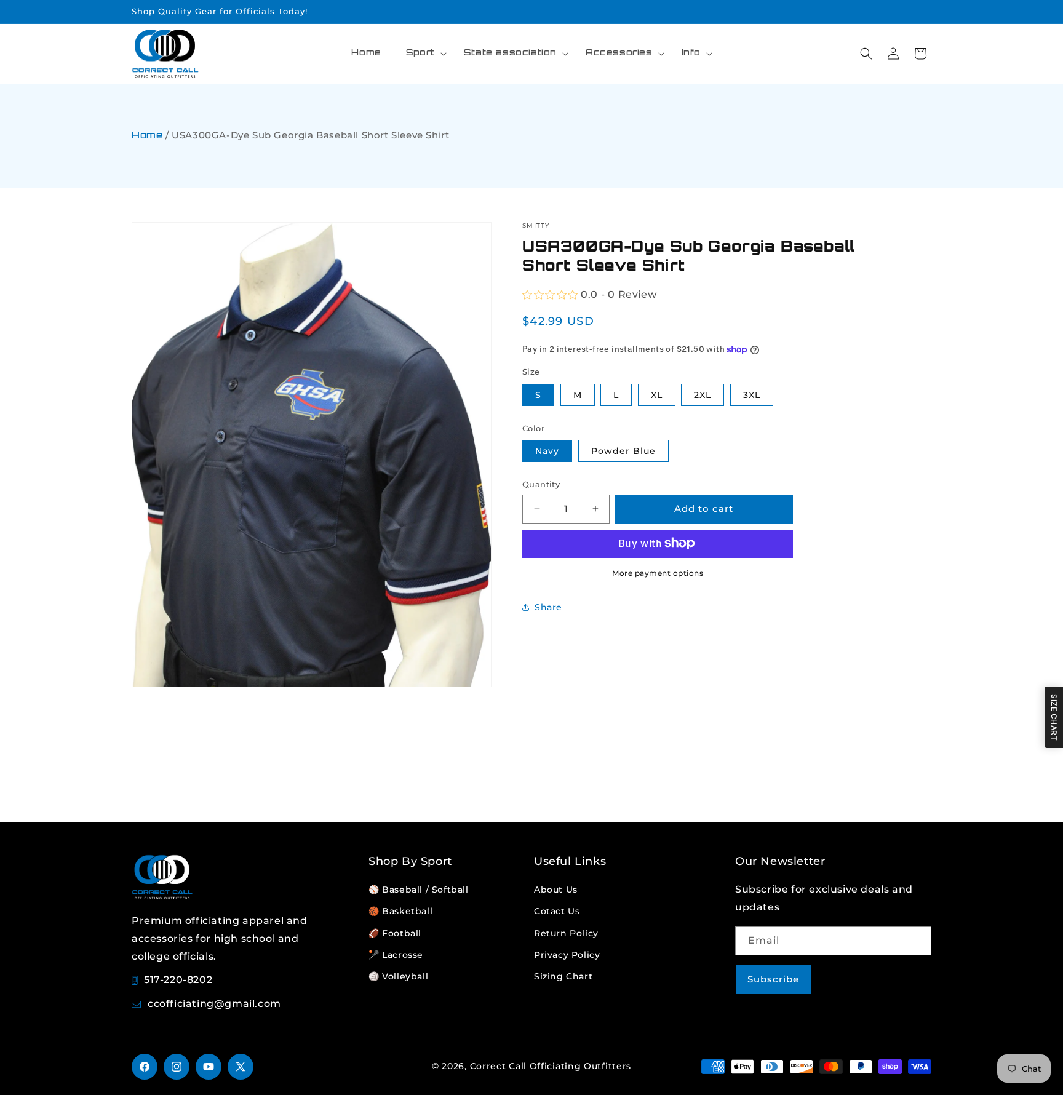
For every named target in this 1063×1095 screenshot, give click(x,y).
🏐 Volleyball (398, 976)
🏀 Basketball (400, 911)
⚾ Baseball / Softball (418, 889)
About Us (556, 889)
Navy (547, 450)
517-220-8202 (178, 980)
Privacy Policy (567, 954)
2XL (702, 394)
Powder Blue (623, 450)
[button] (423, 53)
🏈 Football (394, 933)
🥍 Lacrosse (395, 954)
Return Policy (566, 933)
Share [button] (548, 607)
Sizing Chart (563, 976)
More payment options (657, 572)
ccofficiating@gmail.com (214, 1003)
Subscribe (773, 979)
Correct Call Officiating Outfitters (551, 1066)
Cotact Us (556, 911)
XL (657, 394)
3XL (751, 394)
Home (147, 136)
